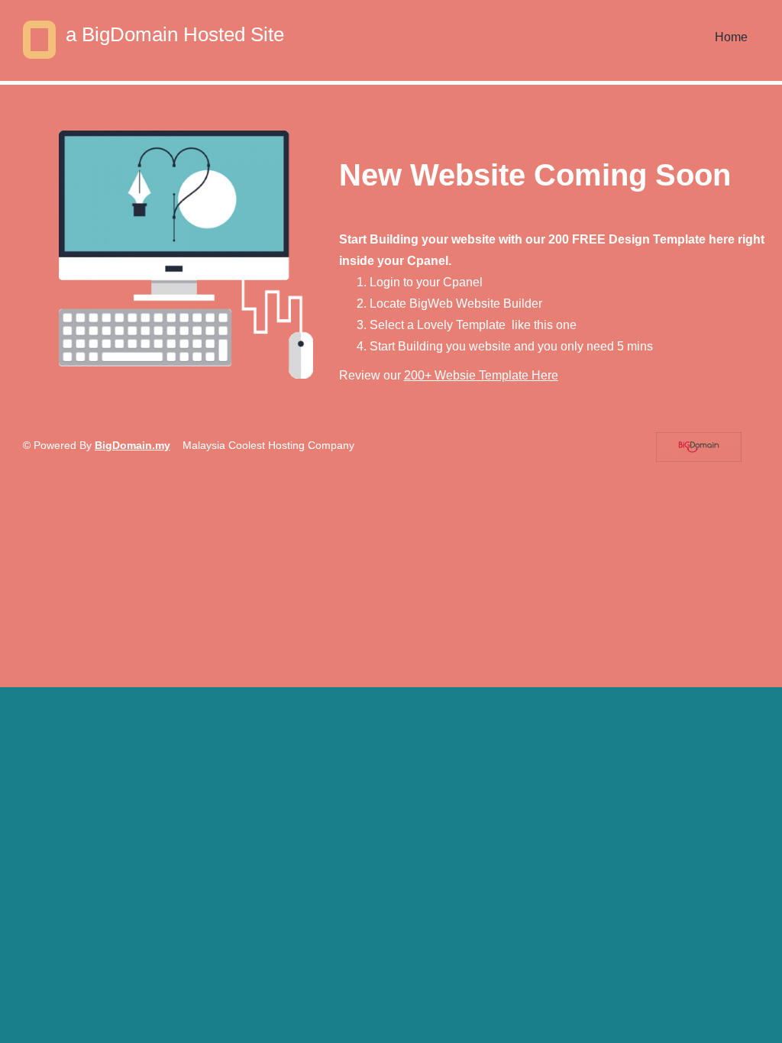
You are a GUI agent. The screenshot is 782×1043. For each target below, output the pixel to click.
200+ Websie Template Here (481, 375)
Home (731, 37)
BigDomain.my (132, 445)
